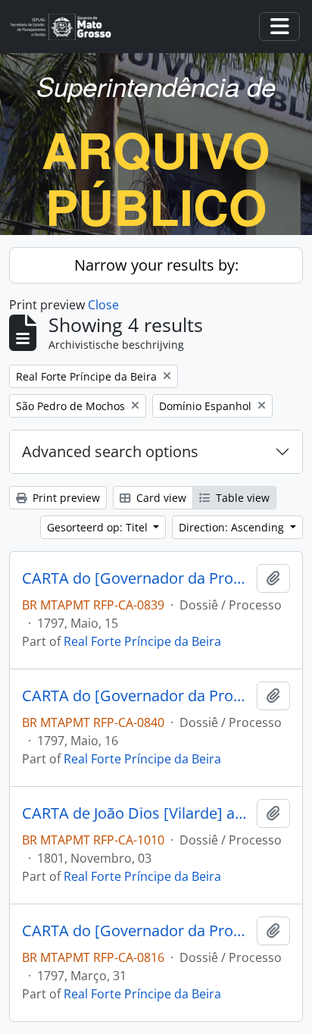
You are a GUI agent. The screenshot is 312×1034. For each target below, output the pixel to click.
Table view (241, 497)
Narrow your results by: (156, 265)
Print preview (65, 497)
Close (103, 304)
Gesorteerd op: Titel (99, 527)
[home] (67, 27)
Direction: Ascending (233, 527)
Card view (159, 497)
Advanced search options (110, 451)
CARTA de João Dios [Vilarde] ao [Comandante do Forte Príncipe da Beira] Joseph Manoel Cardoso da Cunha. (136, 813)
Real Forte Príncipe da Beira (142, 641)
